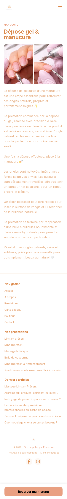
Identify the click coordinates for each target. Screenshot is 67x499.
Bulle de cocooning (16, 357)
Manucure (11, 24)
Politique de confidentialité (22, 452)
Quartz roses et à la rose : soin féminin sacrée (32, 370)
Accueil (8, 290)
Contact (9, 322)
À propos (10, 297)
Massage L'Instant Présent (20, 386)
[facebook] (29, 461)
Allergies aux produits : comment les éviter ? (31, 392)
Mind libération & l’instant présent (24, 363)
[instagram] (38, 461)
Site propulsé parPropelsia (39, 447)
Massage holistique (16, 351)
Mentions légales (49, 452)
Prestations (11, 303)
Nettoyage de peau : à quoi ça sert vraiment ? (32, 399)
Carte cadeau (12, 309)
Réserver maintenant (33, 491)
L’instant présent (14, 338)
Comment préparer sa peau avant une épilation (33, 416)
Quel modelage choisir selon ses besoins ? (30, 422)
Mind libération (13, 344)
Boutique (9, 316)
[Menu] (60, 8)
